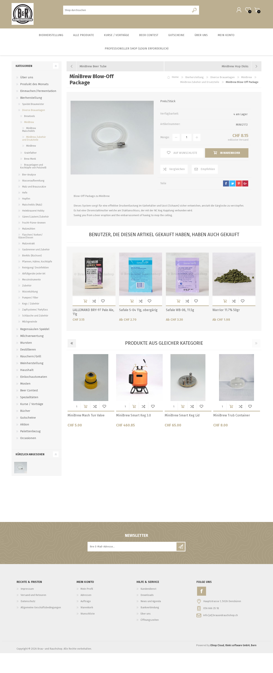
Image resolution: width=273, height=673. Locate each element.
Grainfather (30, 152)
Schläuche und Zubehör (35, 315)
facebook (226, 183)
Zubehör (26, 285)
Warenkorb (256, 9)
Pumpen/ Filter (30, 297)
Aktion (24, 424)
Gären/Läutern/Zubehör (35, 216)
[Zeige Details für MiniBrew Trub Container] (236, 377)
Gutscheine (28, 417)
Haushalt (27, 370)
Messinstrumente (31, 279)
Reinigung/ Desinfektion (35, 267)
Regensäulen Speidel (34, 329)
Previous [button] (72, 343)
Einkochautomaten (33, 377)
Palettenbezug (30, 431)
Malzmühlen (28, 228)
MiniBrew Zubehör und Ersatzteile (34, 138)
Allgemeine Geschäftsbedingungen (41, 607)
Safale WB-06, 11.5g (180, 310)
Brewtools (29, 116)
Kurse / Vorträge (31, 404)
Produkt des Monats (34, 84)
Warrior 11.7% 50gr (226, 310)
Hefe (24, 192)
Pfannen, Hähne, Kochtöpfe (37, 261)
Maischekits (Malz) (32, 204)
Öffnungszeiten (149, 619)
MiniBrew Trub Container (231, 415)
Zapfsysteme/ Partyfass (35, 309)
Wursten (26, 343)
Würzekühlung (30, 291)
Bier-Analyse (29, 174)
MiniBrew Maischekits (29, 129)
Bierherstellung (31, 98)
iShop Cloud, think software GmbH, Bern (233, 645)
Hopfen (26, 198)
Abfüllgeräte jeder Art (33, 273)
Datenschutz (28, 601)
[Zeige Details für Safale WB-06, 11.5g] (187, 274)
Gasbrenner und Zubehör (36, 249)
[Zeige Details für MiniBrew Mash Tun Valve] (91, 377)
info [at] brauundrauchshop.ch (220, 615)
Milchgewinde (29, 321)
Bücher (25, 411)
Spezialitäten (29, 397)
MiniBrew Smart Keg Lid (182, 415)
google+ (245, 183)
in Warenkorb (85, 300)
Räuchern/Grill (30, 356)
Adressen (86, 594)
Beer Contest (29, 390)
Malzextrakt (28, 243)
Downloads (147, 594)
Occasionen (28, 438)
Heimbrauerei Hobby (33, 210)
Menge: (164, 137)
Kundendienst (148, 588)
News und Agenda (150, 601)
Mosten (25, 383)
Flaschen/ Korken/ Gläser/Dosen (30, 236)
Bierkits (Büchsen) (32, 255)
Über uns (26, 77)
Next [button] (256, 343)
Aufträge (86, 601)
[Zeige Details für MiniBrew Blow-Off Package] (20, 467)
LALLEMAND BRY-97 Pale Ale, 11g (93, 312)
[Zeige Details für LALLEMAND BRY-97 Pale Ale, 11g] (94, 274)
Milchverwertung (32, 336)
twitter (232, 183)
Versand (243, 139)
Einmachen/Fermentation (38, 91)
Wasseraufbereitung (33, 180)
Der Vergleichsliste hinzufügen (94, 300)
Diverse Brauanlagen (33, 110)
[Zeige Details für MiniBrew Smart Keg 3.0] (139, 377)
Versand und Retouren (33, 594)
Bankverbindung (149, 607)
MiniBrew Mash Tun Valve (86, 415)
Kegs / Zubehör (30, 303)
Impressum (27, 588)
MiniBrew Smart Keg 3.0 (133, 415)
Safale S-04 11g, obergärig (138, 310)
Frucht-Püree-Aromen (34, 222)
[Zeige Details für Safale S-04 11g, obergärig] (140, 274)
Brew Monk (30, 158)
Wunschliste (103, 300)
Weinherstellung (31, 363)
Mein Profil (87, 588)
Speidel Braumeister (33, 104)
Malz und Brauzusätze (34, 186)
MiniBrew (29, 122)
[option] (91, 392)
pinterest (239, 183)
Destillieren (28, 349)
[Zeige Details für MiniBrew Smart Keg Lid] (188, 377)
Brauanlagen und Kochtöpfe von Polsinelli (33, 166)
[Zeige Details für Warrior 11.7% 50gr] (233, 274)
